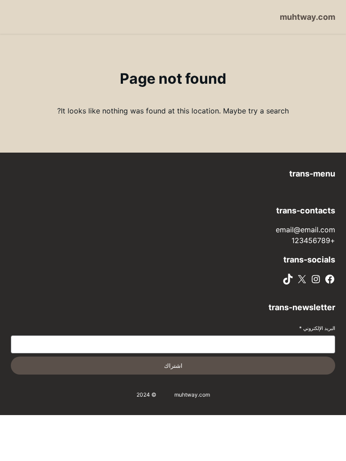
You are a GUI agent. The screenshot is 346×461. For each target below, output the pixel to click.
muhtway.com (307, 17)
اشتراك (173, 365)
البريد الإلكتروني (317, 328)
